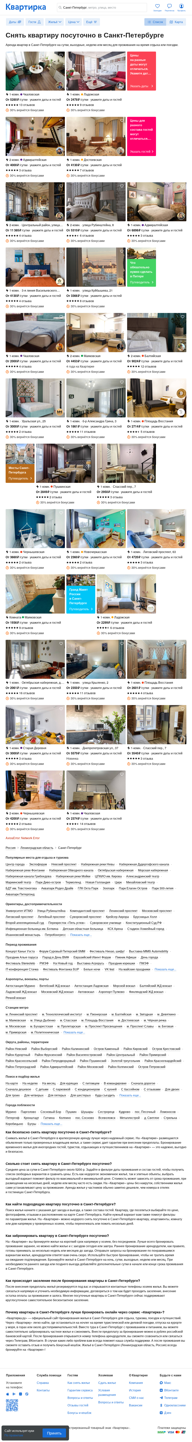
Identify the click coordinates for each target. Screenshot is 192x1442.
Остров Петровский (151, 1067)
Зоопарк (108, 888)
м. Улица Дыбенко (43, 1020)
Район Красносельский (21, 1061)
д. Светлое (151, 1118)
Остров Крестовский (166, 1049)
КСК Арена (115, 929)
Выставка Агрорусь (90, 963)
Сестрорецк (106, 1112)
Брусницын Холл (145, 917)
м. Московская (16, 1026)
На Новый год (63, 963)
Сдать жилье (107, 1382)
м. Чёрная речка (155, 1020)
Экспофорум (38, 864)
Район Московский (91, 1067)
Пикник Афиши (125, 957)
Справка (43, 1382)
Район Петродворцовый (58, 1061)
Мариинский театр (18, 882)
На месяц (49, 1083)
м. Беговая (165, 1026)
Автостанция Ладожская (91, 986)
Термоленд (73, 882)
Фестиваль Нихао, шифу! (107, 951)
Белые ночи (92, 969)
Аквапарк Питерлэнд (20, 894)
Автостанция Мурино (20, 986)
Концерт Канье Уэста (20, 951)
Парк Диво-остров (48, 882)
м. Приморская (16, 1032)
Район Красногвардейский (163, 1061)
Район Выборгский (44, 1049)
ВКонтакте (171, 1390)
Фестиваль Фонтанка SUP (61, 969)
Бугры (32, 1124)
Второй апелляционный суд (25, 923)
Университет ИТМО (19, 911)
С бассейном (130, 1089)
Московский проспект (157, 911)
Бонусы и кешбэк (79, 1412)
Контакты (43, 1390)
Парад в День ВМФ (55, 957)
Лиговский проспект (19, 917)
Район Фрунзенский (48, 1055)
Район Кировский (136, 1049)
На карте (12, 1083)
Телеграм (170, 1397)
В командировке (115, 1083)
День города (149, 957)
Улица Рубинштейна (51, 911)
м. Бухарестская (41, 1026)
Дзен (167, 1412)
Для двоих (172, 1089)
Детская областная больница (83, 929)
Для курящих (69, 1083)
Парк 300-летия (162, 888)
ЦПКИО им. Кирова (108, 876)
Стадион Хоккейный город (145, 929)
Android (14, 1393)
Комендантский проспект (87, 911)
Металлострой (130, 1118)
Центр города (15, 864)
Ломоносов (168, 1112)
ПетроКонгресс (55, 935)
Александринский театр (142, 876)
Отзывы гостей (78, 1405)
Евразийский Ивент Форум (92, 957)
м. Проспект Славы (140, 1026)
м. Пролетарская (69, 1026)
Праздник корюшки (122, 963)
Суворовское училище (105, 923)
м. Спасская (68, 1020)
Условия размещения (107, 1392)
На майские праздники (134, 969)
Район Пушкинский (93, 1061)
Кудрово (124, 1112)
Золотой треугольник (125, 1061)
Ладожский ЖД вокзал (21, 992)
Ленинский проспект (123, 911)
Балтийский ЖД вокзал (156, 986)
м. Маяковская (16, 1020)
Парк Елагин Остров (133, 888)
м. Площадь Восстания (97, 1020)
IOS (7, 1393)
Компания (136, 1382)
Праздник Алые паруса (22, 957)
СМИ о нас (136, 1397)
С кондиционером (87, 1089)
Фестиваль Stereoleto (20, 963)
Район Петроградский (21, 1067)
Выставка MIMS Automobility (148, 951)
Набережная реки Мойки (73, 876)
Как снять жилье (79, 1382)
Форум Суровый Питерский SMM (62, 951)
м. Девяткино (166, 1014)
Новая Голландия (98, 882)
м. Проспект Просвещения (103, 1026)
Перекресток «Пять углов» (67, 923)
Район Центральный (120, 1055)
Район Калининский (75, 1049)
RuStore (26, 1393)
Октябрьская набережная (116, 870)
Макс (167, 1382)
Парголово (28, 1112)
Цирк (118, 882)
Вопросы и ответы (80, 1397)
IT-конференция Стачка (22, 969)
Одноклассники (175, 1405)
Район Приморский (153, 1055)
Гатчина (49, 1118)
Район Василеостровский (84, 1055)
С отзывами (152, 1089)
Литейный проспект (51, 917)
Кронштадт (31, 1118)
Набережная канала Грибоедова (28, 876)
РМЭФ (44, 963)
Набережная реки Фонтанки (25, 870)
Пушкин (71, 1112)
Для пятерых (57, 1095)
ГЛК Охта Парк (88, 888)
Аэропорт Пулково (111, 992)
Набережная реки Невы (98, 864)
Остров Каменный (106, 1049)
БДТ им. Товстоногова (21, 888)
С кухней (110, 1089)
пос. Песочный (145, 1112)
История (135, 1390)
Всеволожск (106, 1118)
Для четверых (34, 1095)
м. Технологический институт (62, 1014)
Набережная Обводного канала (71, 870)
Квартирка (28, 7)
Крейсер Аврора (117, 917)
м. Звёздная (144, 1014)
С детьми (42, 1089)
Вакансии (135, 1405)
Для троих (13, 1095)
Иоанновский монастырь (23, 935)
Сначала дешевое (18, 1089)
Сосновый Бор (50, 1112)
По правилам (13, 1433)
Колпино (65, 1118)
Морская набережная (153, 870)
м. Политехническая (45, 1032)
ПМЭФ (144, 963)
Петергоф (12, 1118)
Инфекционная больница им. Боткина (32, 929)
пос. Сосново (84, 1118)
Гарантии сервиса (80, 1390)
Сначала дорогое (143, 1083)
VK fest (109, 969)
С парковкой (61, 1089)
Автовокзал (86, 992)
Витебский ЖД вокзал (55, 986)
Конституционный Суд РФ (144, 923)
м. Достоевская (128, 1020)
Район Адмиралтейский (56, 1067)
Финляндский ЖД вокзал (146, 992)
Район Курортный (18, 1055)
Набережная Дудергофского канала (144, 864)
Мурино (11, 1112)
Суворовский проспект (85, 917)
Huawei (20, 1393)
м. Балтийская (121, 1014)
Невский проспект (63, 864)
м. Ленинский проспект (22, 1014)
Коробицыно (14, 1124)
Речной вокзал (16, 998)
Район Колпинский (121, 1067)
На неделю (30, 1083)
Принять (54, 1433)
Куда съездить (105, 1095)
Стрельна (170, 1118)
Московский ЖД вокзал (57, 992)
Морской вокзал (124, 986)
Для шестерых (80, 1095)
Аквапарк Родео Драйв (57, 888)
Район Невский (16, 1049)
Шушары (87, 1112)
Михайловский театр (140, 882)
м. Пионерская (97, 1014)
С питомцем (90, 1083)
